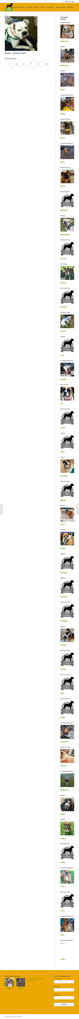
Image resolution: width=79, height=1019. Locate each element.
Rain (62, 693)
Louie (62, 427)
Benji (62, 89)
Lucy (62, 451)
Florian (63, 331)
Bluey (62, 138)
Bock (62, 162)
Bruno (63, 186)
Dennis (63, 283)
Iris (61, 403)
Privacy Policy (33, 978)
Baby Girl (64, 41)
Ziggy (62, 959)
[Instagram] (67, 1)
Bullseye (64, 210)
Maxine (63, 500)
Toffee (62, 862)
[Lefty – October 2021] (77, 509)
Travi (62, 886)
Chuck (63, 258)
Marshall (63, 476)
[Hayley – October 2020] (1, 509)
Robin (62, 717)
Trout (62, 910)
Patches (63, 572)
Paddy (63, 548)
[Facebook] (64, 1)
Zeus (62, 935)
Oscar (62, 524)
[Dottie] (28, 33)
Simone (63, 766)
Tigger (63, 838)
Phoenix (63, 596)
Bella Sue (64, 65)
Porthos (63, 645)
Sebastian (64, 741)
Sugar (62, 814)
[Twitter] (69, 1)
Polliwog (64, 621)
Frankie (63, 379)
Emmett (63, 307)
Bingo (62, 113)
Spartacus (64, 790)
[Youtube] (72, 1)
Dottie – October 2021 (15, 53)
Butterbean (65, 234)
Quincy (63, 669)
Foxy (62, 355)
